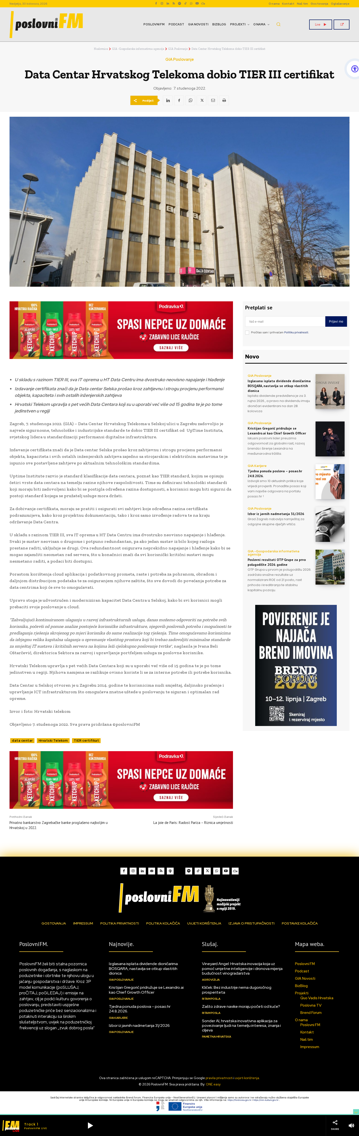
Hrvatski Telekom (53, 740)
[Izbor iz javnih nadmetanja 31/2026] (330, 524)
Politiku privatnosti (296, 332)
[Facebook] (156, 4)
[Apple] (170, 871)
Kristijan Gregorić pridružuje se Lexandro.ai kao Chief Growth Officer (146, 990)
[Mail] (151, 871)
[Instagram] (162, 4)
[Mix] (203, 4)
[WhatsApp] (191, 4)
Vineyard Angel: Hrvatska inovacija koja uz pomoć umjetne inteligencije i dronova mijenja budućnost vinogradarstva (242, 968)
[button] (278, 24)
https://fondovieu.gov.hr (240, 1100)
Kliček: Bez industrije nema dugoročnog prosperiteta (236, 990)
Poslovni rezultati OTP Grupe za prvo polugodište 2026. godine (277, 562)
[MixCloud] (235, 871)
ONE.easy (213, 1084)
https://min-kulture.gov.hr (266, 1100)
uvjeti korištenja (247, 1078)
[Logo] (179, 898)
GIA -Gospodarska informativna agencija (138, 49)
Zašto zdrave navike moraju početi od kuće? (241, 1006)
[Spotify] (179, 4)
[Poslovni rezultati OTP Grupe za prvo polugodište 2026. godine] (330, 567)
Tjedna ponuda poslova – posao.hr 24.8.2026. (139, 1009)
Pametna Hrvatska (216, 1037)
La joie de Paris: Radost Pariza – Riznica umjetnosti (193, 822)
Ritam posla (211, 999)
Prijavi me (336, 321)
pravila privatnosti (219, 1078)
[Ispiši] (224, 100)
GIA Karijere (257, 465)
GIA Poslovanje (178, 49)
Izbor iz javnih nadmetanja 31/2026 (276, 514)
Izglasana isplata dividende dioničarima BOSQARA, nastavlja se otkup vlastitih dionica (279, 386)
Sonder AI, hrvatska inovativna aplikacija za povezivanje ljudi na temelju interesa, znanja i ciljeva (241, 1025)
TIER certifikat (86, 740)
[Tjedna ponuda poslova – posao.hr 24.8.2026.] (330, 481)
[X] (201, 100)
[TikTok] (185, 4)
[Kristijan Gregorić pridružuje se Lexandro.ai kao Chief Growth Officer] (330, 438)
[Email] (213, 100)
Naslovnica (101, 49)
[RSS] (174, 4)
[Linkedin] (168, 4)
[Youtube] (197, 4)
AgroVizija (211, 980)
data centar (22, 740)
